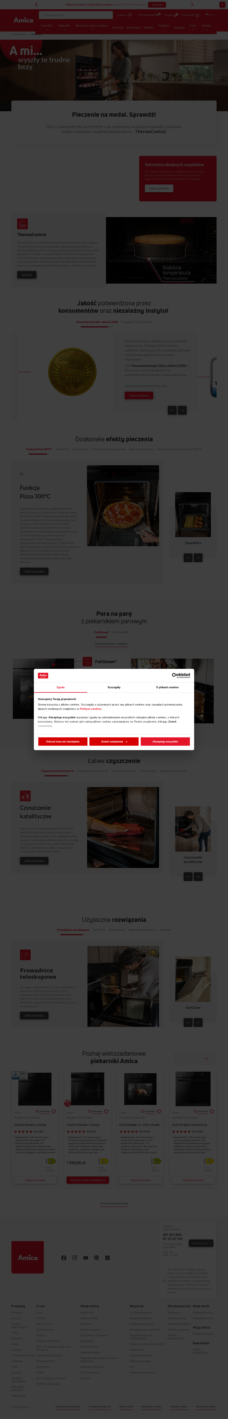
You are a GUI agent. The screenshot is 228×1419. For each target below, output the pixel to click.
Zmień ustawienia (112, 741)
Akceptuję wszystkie (165, 741)
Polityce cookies (91, 708)
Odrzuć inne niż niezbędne (62, 741)
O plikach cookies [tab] (167, 687)
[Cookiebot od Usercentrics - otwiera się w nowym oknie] (174, 675)
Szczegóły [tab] (114, 687)
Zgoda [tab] (61, 687)
